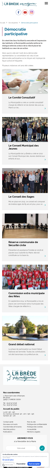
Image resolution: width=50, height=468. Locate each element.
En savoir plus (8, 460)
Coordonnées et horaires (12, 427)
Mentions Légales (33, 432)
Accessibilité (31, 429)
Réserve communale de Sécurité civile (23, 244)
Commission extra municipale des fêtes (26, 295)
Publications (7, 432)
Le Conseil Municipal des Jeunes (23, 147)
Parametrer (21, 464)
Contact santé (8, 422)
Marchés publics (9, 429)
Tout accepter (34, 464)
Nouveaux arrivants (10, 424)
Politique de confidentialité (37, 424)
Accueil (2, 23)
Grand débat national (21, 344)
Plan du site (31, 422)
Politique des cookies (35, 427)
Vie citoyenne (13, 23)
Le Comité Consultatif (21, 97)
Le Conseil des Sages (21, 196)
